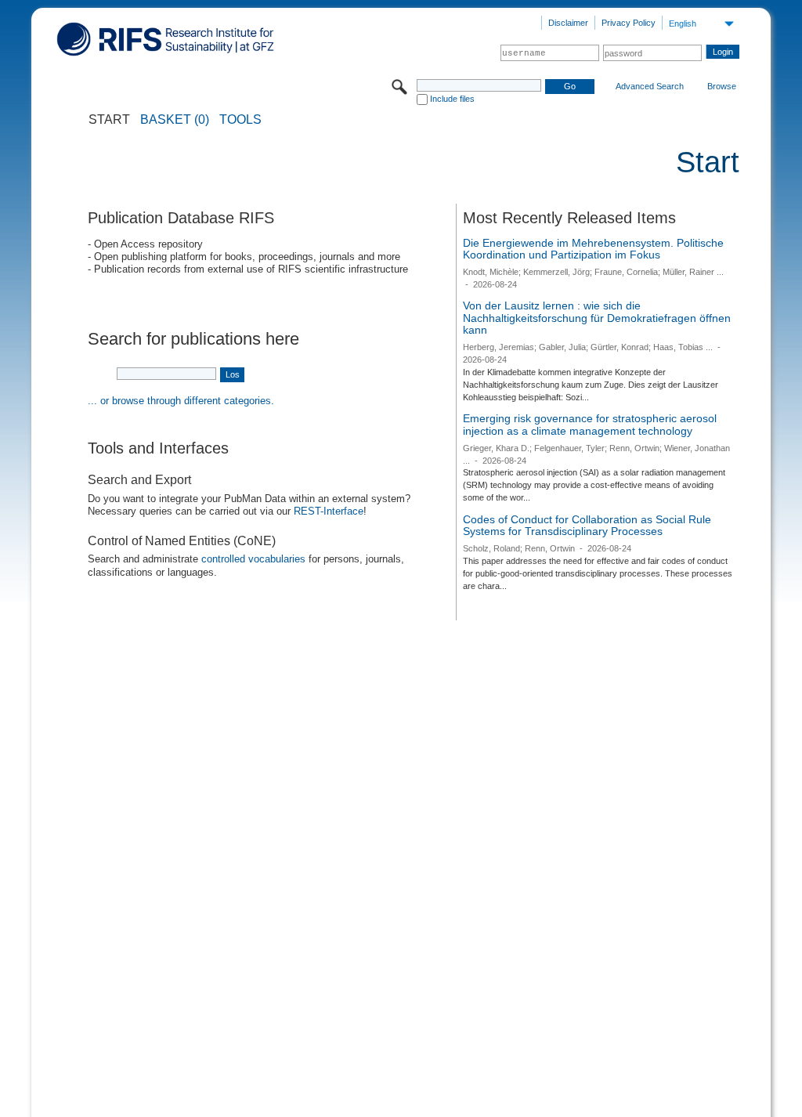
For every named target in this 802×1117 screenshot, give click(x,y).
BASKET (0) (174, 120)
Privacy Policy (629, 22)
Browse (721, 86)
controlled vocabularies (253, 559)
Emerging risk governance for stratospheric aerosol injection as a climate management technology (590, 424)
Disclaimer (568, 22)
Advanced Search (650, 86)
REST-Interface (328, 511)
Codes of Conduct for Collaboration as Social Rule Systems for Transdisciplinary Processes (587, 525)
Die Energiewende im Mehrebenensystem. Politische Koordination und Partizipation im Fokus (593, 249)
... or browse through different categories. (181, 401)
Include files (452, 98)
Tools (240, 120)
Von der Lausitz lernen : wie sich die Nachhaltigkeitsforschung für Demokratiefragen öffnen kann (597, 317)
